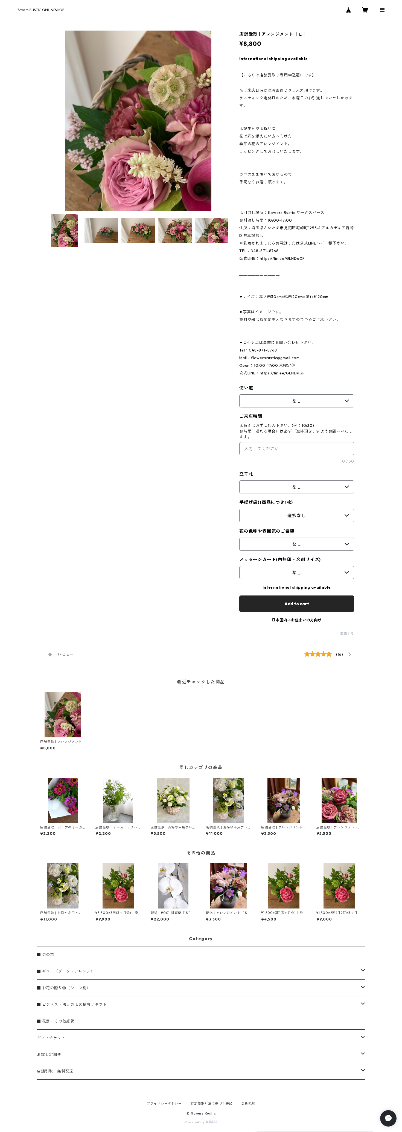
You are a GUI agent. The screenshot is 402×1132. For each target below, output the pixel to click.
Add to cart (296, 603)
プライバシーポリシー (164, 1103)
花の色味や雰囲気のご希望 (267, 531)
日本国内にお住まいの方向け (297, 620)
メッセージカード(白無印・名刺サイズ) (280, 559)
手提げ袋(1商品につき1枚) (266, 502)
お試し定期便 (49, 1054)
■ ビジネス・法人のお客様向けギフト (72, 1004)
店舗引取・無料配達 (55, 1071)
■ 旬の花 (45, 954)
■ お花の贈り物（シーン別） (64, 987)
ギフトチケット (51, 1037)
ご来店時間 (250, 416)
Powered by (195, 1122)
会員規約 (248, 1103)
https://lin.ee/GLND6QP (282, 258)
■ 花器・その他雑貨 (55, 1021)
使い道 (246, 388)
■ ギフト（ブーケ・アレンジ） (66, 971)
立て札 (246, 473)
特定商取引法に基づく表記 (212, 1103)
